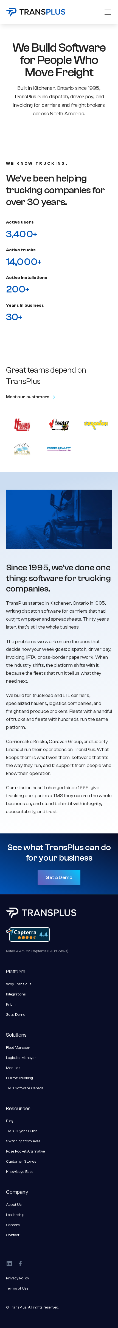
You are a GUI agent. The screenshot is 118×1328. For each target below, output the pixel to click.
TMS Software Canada (25, 1088)
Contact (12, 1235)
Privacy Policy (17, 1278)
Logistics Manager (21, 1058)
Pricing (12, 1004)
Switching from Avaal (23, 1141)
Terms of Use (17, 1288)
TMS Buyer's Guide (22, 1131)
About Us (14, 1205)
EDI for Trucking (19, 1078)
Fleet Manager (18, 1047)
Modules (13, 1068)
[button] (106, 12)
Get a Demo (59, 877)
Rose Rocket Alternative (25, 1151)
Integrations (16, 994)
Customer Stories (21, 1161)
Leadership (15, 1215)
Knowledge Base (19, 1172)
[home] (35, 12)
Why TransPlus (19, 984)
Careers (13, 1225)
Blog (9, 1121)
